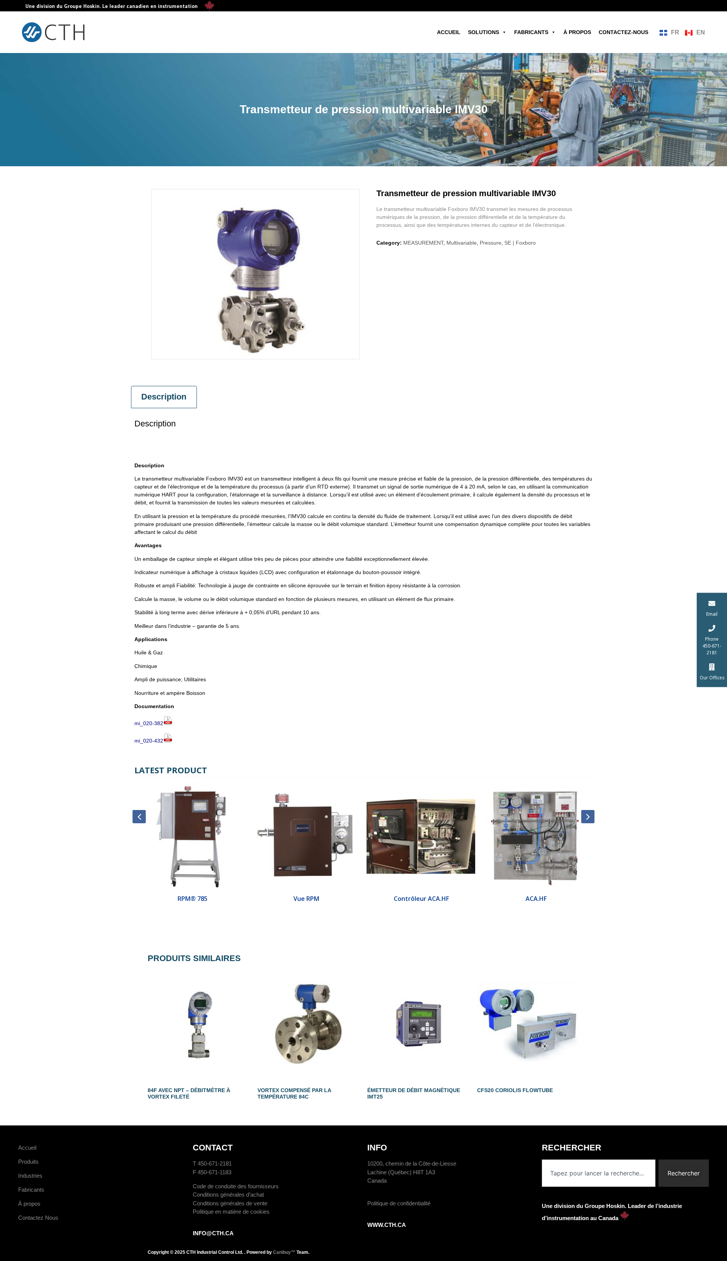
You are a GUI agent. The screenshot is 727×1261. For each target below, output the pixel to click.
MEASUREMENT (423, 243)
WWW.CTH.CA (386, 1225)
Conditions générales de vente (230, 1203)
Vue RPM (306, 898)
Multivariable (461, 243)
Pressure (490, 243)
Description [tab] (163, 396)
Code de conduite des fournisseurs (236, 1186)
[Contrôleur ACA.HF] (421, 836)
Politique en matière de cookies (231, 1211)
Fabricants (531, 32)
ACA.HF (535, 898)
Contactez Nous (38, 1217)
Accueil (448, 32)
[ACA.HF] (535, 836)
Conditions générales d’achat (228, 1194)
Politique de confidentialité (399, 1203)
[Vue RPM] (306, 836)
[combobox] (598, 1173)
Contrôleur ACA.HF (420, 898)
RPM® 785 (191, 898)
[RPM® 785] (191, 836)
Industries (30, 1175)
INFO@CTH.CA (213, 1233)
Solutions (483, 32)
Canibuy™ (284, 1252)
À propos (577, 32)
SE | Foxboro (520, 243)
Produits (28, 1161)
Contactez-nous (623, 32)
